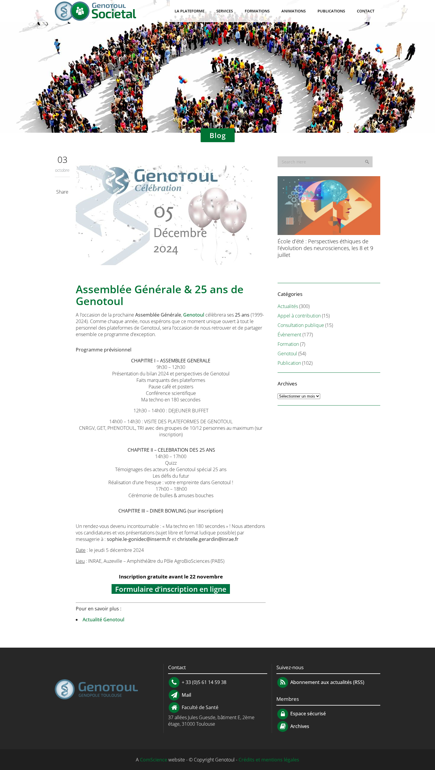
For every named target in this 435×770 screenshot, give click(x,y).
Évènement (289, 334)
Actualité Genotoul (103, 619)
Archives (299, 726)
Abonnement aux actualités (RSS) (326, 682)
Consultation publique (301, 325)
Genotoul (193, 315)
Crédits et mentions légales (269, 759)
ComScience (153, 759)
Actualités (288, 306)
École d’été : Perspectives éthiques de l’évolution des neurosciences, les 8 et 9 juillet (325, 248)
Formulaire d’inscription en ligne (171, 589)
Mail (186, 694)
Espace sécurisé (307, 713)
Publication (289, 363)
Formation (288, 344)
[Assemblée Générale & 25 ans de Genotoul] (171, 216)
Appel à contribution (299, 315)
